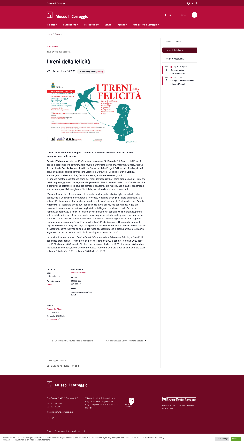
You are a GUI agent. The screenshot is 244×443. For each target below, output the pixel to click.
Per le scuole (90, 24)
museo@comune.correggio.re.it (60, 411)
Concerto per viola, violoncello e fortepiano (73, 340)
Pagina (57, 34)
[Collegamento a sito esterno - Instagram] (170, 14)
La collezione (69, 24)
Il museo (51, 24)
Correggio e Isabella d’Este (182, 80)
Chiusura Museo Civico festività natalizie (124, 340)
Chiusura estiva (177, 69)
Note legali (72, 431)
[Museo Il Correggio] (50, 14)
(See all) (99, 71)
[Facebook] (48, 418)
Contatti (81, 431)
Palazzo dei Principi (54, 309)
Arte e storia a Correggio (145, 24)
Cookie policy (60, 431)
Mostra (49, 284)
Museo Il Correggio (72, 16)
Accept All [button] (235, 438)
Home (49, 34)
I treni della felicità (174, 50)
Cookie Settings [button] (222, 438)
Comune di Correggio (56, 3)
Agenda (121, 24)
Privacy (49, 431)
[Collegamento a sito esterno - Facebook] (165, 14)
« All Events (52, 46)
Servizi (108, 24)
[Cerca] (194, 15)
